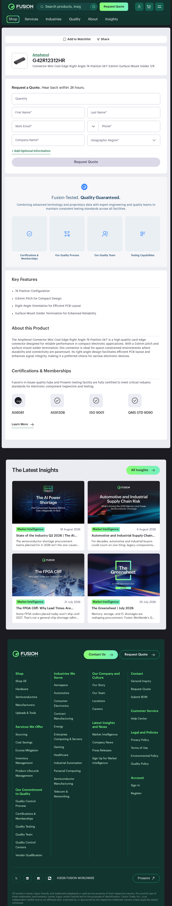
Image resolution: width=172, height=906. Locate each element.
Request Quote (114, 6)
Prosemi (144, 878)
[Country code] (92, 126)
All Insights (139, 470)
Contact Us (97, 654)
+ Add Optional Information (31, 151)
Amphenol (41, 55)
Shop (13, 19)
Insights (111, 19)
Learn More (20, 424)
